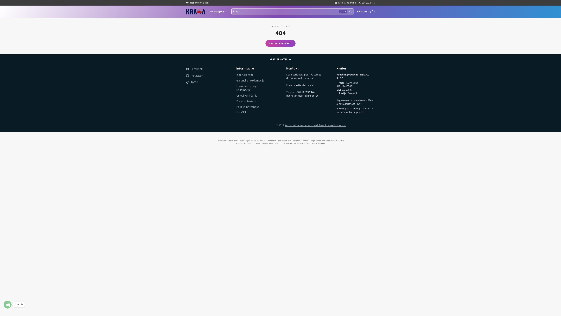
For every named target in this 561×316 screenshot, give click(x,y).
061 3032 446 (368, 2)
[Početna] (195, 12)
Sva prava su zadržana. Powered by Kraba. (322, 125)
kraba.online (292, 125)
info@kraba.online (347, 2)
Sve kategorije (217, 11)
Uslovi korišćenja (246, 95)
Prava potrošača (246, 101)
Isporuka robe (244, 75)
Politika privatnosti (247, 107)
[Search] (350, 12)
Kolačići (241, 112)
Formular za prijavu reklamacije (248, 88)
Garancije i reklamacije (250, 80)
